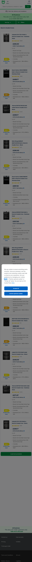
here (5, 279)
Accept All (16, 288)
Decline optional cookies (16, 293)
